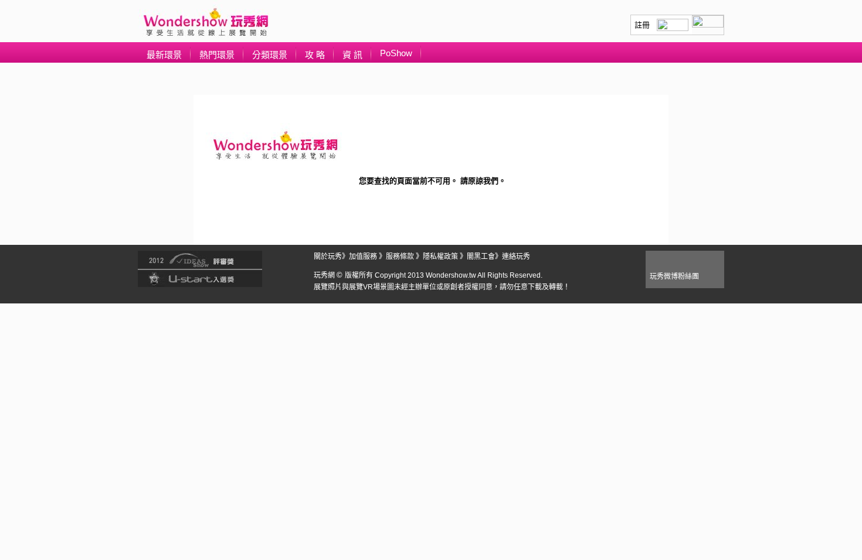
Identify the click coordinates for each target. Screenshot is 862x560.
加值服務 (363, 256)
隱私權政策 (440, 256)
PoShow (396, 53)
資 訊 (352, 55)
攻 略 (315, 55)
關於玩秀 (328, 256)
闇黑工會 (481, 256)
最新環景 (164, 55)
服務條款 (400, 256)
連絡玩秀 (516, 256)
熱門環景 (217, 55)
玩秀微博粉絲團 (674, 276)
